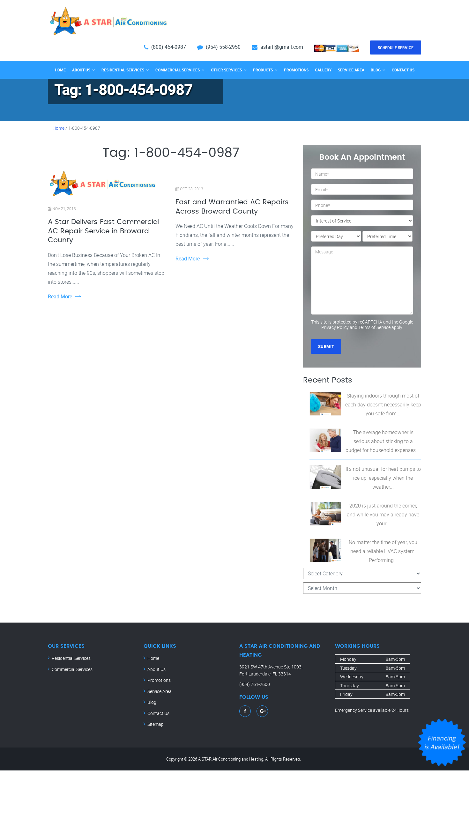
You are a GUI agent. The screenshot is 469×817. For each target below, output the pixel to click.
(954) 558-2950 (223, 47)
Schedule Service (395, 47)
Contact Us (403, 69)
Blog (376, 69)
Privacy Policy (335, 327)
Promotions (296, 69)
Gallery (323, 69)
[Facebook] (245, 711)
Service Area (351, 69)
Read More (60, 296)
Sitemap (155, 724)
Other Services (226, 69)
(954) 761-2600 (254, 684)
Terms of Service (374, 327)
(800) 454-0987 (168, 47)
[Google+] (263, 711)
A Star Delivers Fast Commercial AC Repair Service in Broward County (104, 231)
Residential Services (122, 69)
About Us (81, 69)
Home (60, 69)
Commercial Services (177, 69)
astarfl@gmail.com (281, 47)
